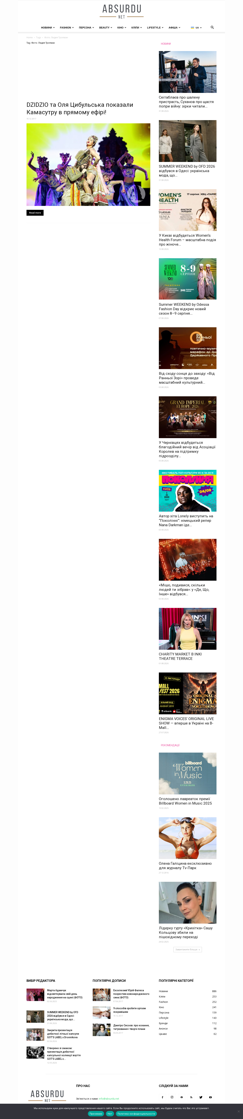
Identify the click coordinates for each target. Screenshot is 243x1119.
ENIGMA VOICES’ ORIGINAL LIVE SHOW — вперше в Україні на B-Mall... (186, 723)
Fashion (65, 27)
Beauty (104, 27)
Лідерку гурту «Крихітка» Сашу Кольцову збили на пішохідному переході (186, 932)
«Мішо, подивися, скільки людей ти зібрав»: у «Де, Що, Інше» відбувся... (184, 589)
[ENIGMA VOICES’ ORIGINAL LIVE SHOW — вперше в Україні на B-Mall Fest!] (187, 693)
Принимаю (96, 1113)
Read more (35, 212)
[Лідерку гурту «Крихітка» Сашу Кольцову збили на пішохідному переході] (187, 903)
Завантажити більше (186, 949)
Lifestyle (154, 27)
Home (30, 37)
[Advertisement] (88, 74)
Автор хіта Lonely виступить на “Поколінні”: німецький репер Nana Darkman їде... (186, 520)
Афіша (173, 27)
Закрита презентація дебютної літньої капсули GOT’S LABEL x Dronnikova (63, 1034)
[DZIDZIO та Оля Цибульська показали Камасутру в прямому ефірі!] (88, 164)
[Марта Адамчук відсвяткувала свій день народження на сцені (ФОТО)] (35, 995)
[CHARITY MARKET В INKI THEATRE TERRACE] (187, 629)
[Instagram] (172, 1097)
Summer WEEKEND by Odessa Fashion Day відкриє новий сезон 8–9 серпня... (184, 309)
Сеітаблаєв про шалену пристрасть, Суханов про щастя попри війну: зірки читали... (186, 101)
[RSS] (191, 1097)
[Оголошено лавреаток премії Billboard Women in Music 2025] (187, 773)
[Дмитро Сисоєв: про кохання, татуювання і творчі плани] (101, 1030)
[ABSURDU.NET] (121, 12)
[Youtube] (210, 1097)
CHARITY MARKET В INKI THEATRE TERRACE (180, 656)
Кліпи (135, 27)
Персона (85, 27)
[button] (212, 28)
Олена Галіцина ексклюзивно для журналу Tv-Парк (185, 865)
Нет (110, 1113)
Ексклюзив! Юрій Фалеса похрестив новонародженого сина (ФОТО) (131, 994)
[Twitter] (200, 1097)
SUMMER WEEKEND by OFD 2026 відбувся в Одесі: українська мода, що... (187, 170)
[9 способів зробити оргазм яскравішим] (101, 1013)
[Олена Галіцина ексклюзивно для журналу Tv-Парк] (187, 838)
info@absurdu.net (109, 1098)
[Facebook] (162, 1097)
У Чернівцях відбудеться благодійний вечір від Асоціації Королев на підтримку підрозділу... (187, 449)
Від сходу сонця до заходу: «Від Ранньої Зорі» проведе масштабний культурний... (187, 378)
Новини (46, 27)
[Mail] (181, 1097)
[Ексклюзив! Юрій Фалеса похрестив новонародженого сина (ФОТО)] (101, 995)
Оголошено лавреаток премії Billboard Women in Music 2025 (185, 801)
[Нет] (238, 1111)
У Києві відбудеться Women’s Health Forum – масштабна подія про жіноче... (187, 239)
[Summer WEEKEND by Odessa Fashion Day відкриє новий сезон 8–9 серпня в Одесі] (187, 279)
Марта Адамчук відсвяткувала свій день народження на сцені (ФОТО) (65, 994)
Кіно (120, 27)
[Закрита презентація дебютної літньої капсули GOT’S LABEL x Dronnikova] (35, 1034)
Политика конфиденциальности (136, 1113)
